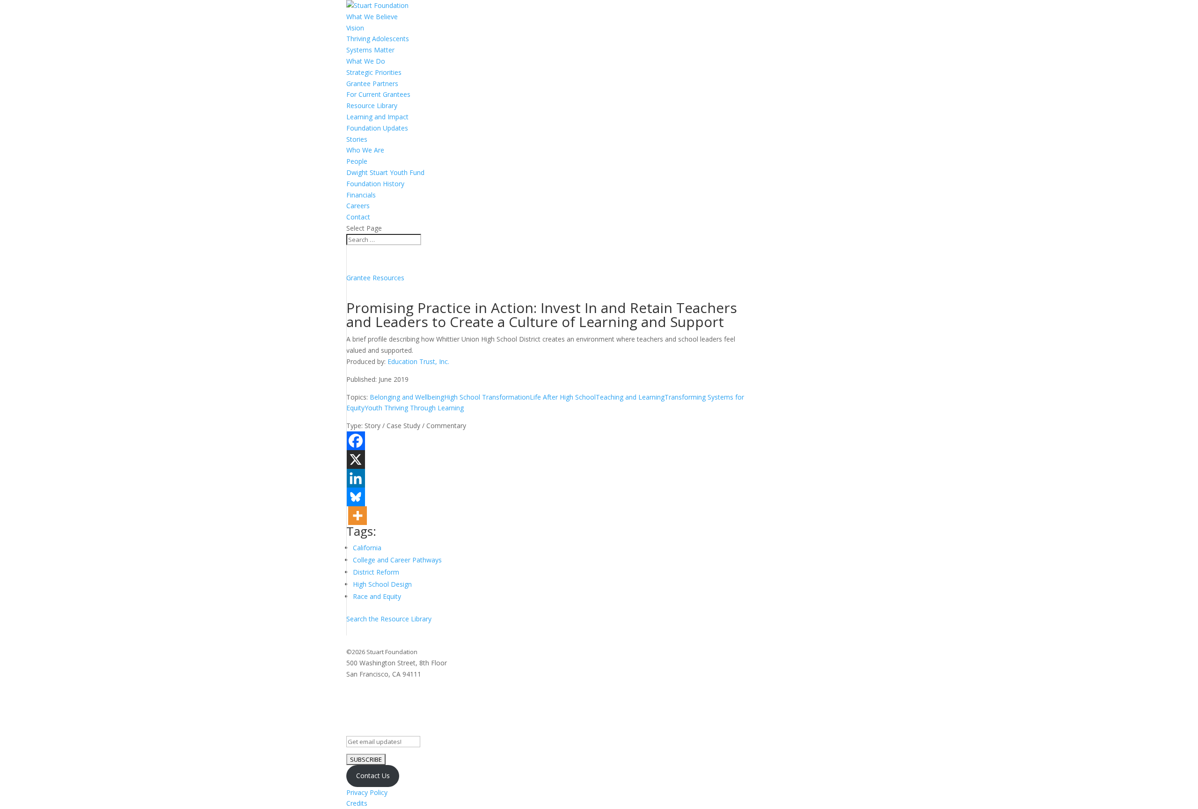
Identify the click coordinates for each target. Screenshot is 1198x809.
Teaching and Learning (630, 397)
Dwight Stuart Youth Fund (385, 172)
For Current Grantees (378, 94)
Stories (356, 139)
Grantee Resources (375, 277)
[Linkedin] (355, 478)
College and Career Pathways (397, 559)
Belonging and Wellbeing (407, 397)
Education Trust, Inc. (418, 361)
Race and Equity (377, 596)
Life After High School (563, 397)
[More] (357, 515)
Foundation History (375, 183)
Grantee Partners (372, 83)
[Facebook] (355, 440)
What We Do (365, 61)
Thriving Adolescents (377, 38)
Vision (355, 27)
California (367, 547)
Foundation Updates (377, 128)
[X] (355, 459)
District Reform (376, 572)
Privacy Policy (366, 792)
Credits (356, 803)
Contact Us (373, 775)
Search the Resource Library (388, 618)
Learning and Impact (377, 116)
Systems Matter (370, 49)
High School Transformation (487, 397)
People (356, 161)
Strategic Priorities (374, 72)
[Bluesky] (355, 497)
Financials (361, 194)
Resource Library (371, 105)
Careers (358, 205)
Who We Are (365, 150)
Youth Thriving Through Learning (414, 407)
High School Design (382, 584)
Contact (358, 216)
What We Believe (372, 16)
